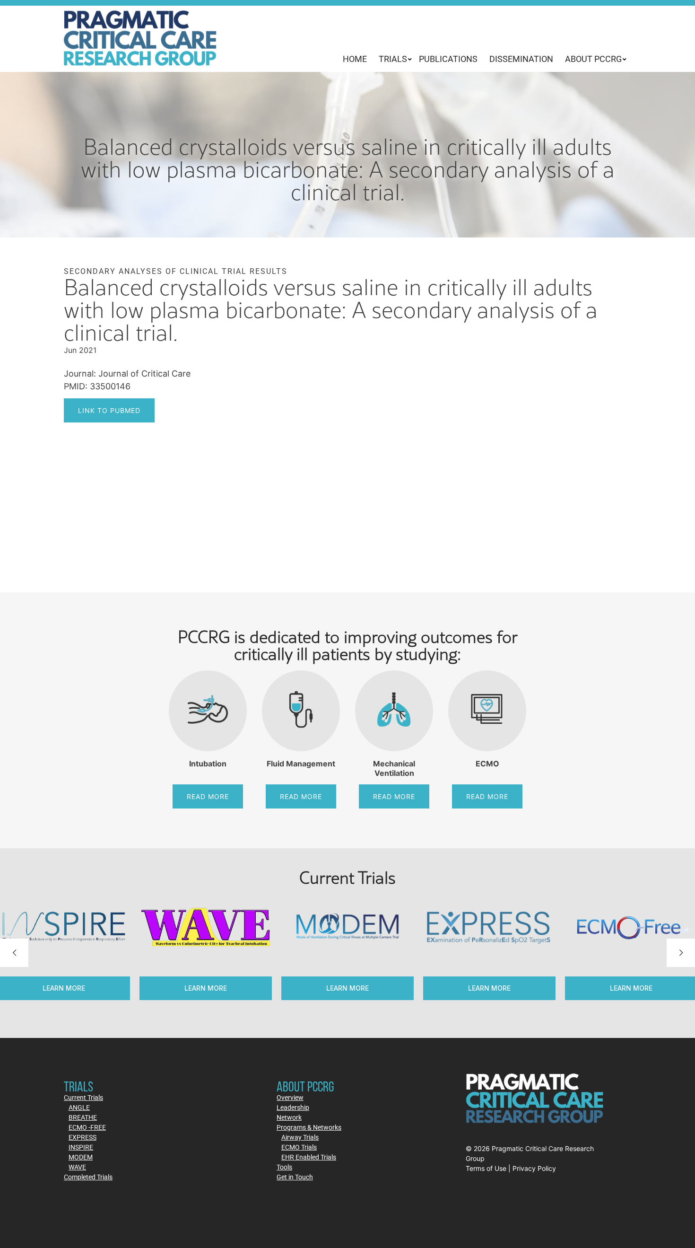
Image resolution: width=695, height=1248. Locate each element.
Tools (284, 1166)
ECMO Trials (299, 1147)
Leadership (293, 1107)
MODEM (81, 1156)
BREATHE (83, 1117)
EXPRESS (82, 1137)
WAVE (77, 1166)
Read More (208, 796)
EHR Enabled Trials (308, 1156)
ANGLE (79, 1107)
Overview (290, 1097)
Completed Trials (88, 1176)
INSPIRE (81, 1147)
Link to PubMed (109, 410)
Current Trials (83, 1097)
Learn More (352, 988)
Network (289, 1117)
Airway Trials (300, 1137)
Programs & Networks (309, 1127)
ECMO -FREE (87, 1127)
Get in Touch (295, 1176)
